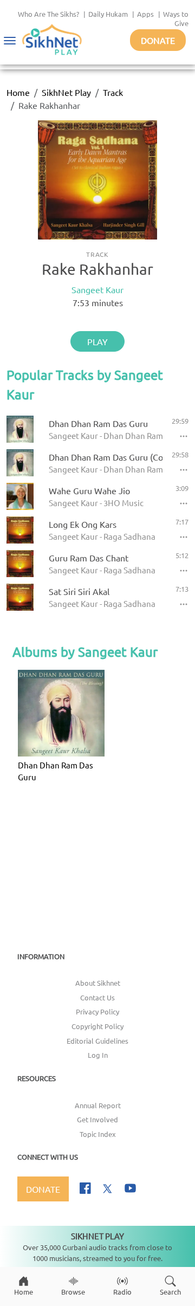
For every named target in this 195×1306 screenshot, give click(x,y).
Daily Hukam (108, 13)
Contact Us (97, 997)
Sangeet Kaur (97, 289)
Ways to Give (175, 18)
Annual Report (98, 1105)
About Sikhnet (97, 982)
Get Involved (97, 1119)
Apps (145, 13)
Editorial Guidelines (97, 1040)
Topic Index (98, 1134)
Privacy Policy (97, 1011)
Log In (98, 1054)
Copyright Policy (97, 1026)
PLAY (97, 341)
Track (113, 92)
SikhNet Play (66, 92)
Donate (158, 40)
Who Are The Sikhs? (48, 13)
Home (18, 92)
